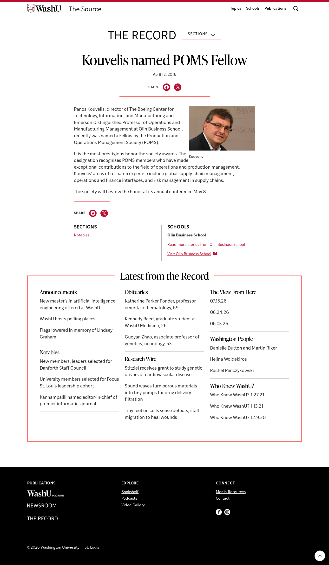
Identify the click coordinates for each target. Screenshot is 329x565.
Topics (235, 9)
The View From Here (233, 292)
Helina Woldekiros (228, 359)
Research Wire (140, 359)
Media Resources (231, 492)
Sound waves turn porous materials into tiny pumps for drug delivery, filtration (161, 393)
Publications (275, 9)
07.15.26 (218, 301)
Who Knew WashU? (232, 386)
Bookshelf (129, 492)
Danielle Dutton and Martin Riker (243, 348)
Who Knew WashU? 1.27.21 (237, 395)
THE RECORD (142, 36)
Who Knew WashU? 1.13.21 (236, 406)
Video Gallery (133, 505)
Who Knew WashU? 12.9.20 (238, 418)
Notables (81, 235)
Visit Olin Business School (189, 254)
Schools (253, 9)
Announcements (58, 292)
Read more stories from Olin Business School (206, 245)
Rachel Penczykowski (232, 371)
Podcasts (129, 499)
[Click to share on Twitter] (178, 87)
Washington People (231, 339)
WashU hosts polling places (67, 319)
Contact (223, 499)
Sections (198, 34)
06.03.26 (219, 324)
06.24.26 (219, 312)
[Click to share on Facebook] (166, 87)
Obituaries (136, 292)
